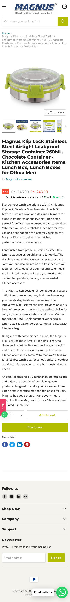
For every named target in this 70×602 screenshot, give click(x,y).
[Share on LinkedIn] (20, 444)
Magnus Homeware (19, 179)
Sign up (56, 558)
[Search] (63, 21)
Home (6, 33)
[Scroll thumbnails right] (64, 126)
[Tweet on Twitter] (12, 444)
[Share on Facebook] (5, 444)
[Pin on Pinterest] (27, 444)
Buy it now (35, 427)
